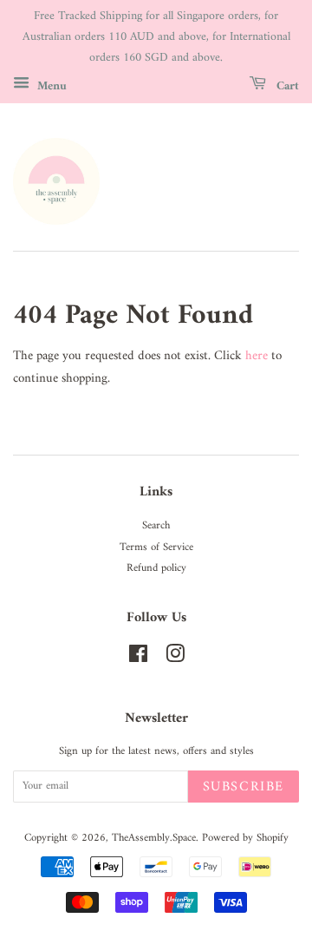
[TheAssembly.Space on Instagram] (175, 658)
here (256, 356)
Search (156, 525)
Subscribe (243, 787)
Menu (50, 86)
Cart (286, 86)
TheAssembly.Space (154, 838)
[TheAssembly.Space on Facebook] (138, 658)
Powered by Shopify (245, 838)
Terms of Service (156, 547)
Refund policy (156, 568)
